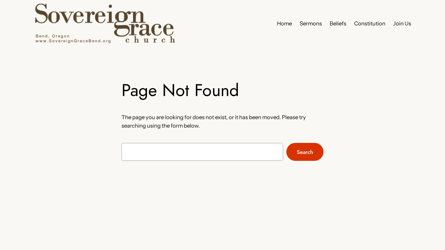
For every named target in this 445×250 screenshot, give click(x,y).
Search (305, 152)
